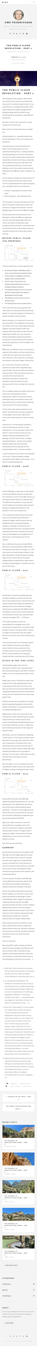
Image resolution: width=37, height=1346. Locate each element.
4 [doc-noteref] (21, 709)
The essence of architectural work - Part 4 (16, 1197)
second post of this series (13, 959)
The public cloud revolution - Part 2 (18, 1108)
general (5, 1290)
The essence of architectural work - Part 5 (16, 1170)
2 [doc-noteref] (33, 499)
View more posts (11, 1265)
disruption (27, 1086)
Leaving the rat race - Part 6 (19, 1098)
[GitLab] (13, 33)
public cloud (15, 1086)
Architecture (25, 1083)
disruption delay (7, 112)
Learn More (9, 1323)
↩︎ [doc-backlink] (33, 976)
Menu (34, 2)
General (14, 1083)
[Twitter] (23, 33)
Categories (8, 1278)
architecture (6, 1284)
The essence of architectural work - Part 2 (16, 1253)
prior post (15, 740)
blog (5, 2)
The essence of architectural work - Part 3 (16, 1225)
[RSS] (10, 33)
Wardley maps (7, 210)
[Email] (27, 33)
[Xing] (20, 33)
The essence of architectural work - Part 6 (16, 1142)
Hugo (30, 1341)
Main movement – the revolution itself (18, 196)
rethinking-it (6, 1296)
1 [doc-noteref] (5, 386)
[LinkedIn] (17, 33)
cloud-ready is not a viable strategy (14, 110)
